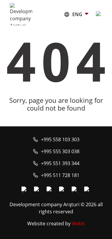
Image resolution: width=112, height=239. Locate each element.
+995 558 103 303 (60, 139)
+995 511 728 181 (60, 175)
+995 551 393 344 (60, 163)
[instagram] (37, 190)
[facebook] (25, 190)
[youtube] (50, 190)
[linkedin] (75, 190)
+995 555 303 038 (60, 151)
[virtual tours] (62, 190)
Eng (77, 14)
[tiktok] (87, 190)
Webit (78, 223)
